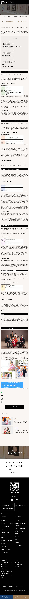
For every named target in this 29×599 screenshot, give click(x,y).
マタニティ (3, 546)
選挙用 (16, 533)
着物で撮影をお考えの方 (7, 508)
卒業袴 (2, 537)
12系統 (21, 218)
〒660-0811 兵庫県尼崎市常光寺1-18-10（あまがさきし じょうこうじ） (12, 213)
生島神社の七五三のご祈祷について (9, 43)
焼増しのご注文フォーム (6, 571)
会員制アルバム (4, 577)
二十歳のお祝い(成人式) (6, 540)
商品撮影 (17, 539)
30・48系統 (15, 266)
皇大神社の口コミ (4, 214)
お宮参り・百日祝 (5, 520)
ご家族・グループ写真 (6, 549)
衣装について (4, 564)
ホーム (1, 16)
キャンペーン (18, 560)
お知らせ (17, 562)
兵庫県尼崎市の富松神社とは (7, 55)
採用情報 (11, 586)
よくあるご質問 (18, 564)
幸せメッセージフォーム (6, 575)
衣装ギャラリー (4, 566)
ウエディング (4, 543)
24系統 (24, 218)
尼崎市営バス (9, 306)
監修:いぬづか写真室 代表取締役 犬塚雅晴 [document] (22, 388)
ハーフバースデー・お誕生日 (7, 523)
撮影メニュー (5, 16)
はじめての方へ (4, 560)
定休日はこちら (14, 472)
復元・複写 (17, 536)
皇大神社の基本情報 (7, 53)
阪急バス (12, 306)
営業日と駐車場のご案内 (7, 505)
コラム (11, 16)
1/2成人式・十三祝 (5, 532)
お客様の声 (17, 566)
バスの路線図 (16, 218)
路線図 (10, 266)
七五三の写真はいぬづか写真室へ (8, 66)
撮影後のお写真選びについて (21, 505)
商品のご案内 (4, 569)
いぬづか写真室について (6, 562)
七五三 (9, 16)
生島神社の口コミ (6, 113)
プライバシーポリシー (21, 586)
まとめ (4, 64)
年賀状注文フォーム (5, 573)
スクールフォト (18, 545)
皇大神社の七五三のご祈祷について (9, 52)
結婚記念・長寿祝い (5, 552)
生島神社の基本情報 (7, 44)
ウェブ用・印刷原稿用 (20, 528)
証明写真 (17, 520)
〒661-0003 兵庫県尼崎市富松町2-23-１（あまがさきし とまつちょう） (12, 260)
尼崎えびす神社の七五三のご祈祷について (10, 61)
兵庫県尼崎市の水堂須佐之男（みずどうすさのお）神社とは (12, 46)
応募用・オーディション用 (21, 531)
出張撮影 (17, 542)
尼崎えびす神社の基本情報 (8, 62)
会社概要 (4, 586)
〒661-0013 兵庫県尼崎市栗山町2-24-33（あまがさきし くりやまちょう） (13, 112)
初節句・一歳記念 (5, 526)
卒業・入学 (3, 535)
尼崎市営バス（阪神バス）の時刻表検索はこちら (20, 306)
